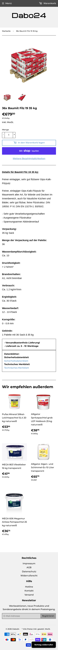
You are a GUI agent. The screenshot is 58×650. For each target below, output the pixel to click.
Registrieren (48, 616)
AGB (29, 567)
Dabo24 (15, 629)
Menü (8, 3)
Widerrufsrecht (29, 575)
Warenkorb (49, 3)
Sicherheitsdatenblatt (16, 361)
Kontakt (29, 590)
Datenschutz (29, 571)
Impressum (29, 563)
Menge (5, 129)
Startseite (6, 31)
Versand (29, 594)
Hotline (29, 586)
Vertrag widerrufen (43, 644)
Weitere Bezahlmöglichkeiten (29, 158)
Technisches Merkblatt (16, 368)
